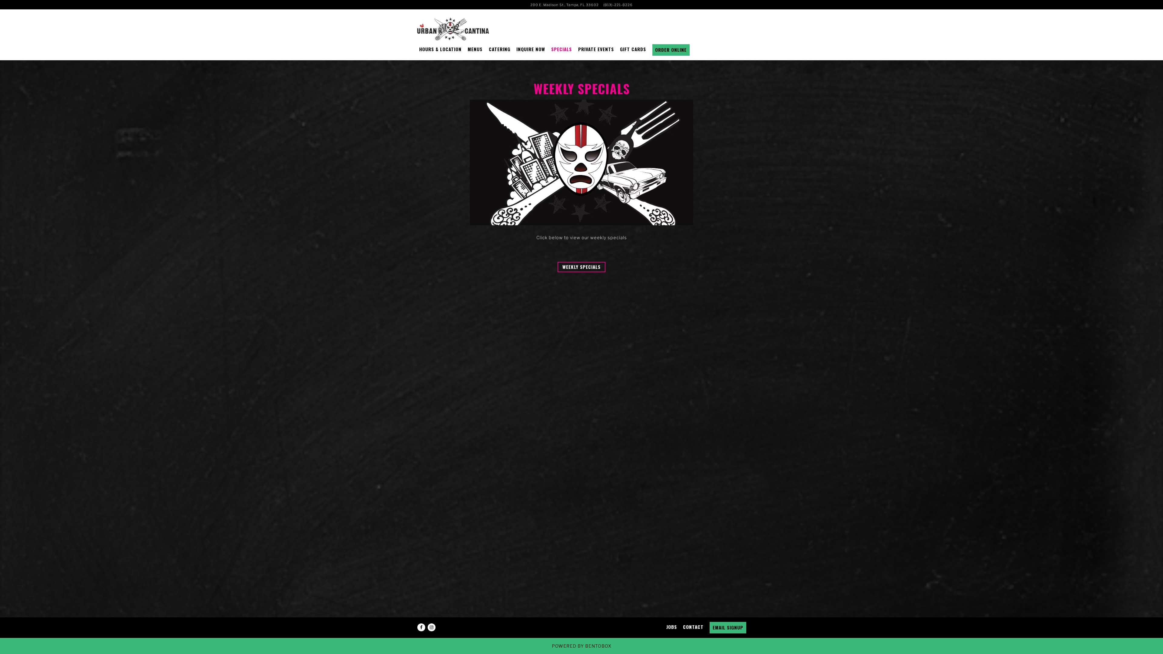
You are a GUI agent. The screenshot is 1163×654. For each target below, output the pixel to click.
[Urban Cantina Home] (453, 29)
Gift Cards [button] (633, 49)
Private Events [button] (596, 49)
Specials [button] (561, 49)
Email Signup (728, 627)
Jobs (671, 626)
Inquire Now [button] (530, 49)
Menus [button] (475, 49)
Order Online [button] (671, 49)
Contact (693, 626)
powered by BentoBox (581, 646)
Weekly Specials (581, 266)
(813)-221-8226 (618, 5)
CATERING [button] (499, 49)
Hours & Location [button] (440, 49)
